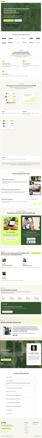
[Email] (32, 362)
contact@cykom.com (37, 436)
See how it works (18, 20)
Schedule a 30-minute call (8, 20)
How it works (27, 427)
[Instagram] (5, 432)
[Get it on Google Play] (11, 25)
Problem (26, 424)
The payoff (26, 430)
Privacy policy (35, 424)
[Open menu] (40, 1)
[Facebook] (8, 432)
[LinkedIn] (35, 362)
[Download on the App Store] (6, 25)
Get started (26, 432)
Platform (26, 429)
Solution (26, 425)
